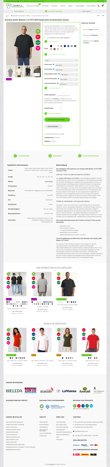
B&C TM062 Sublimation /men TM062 (42, 360)
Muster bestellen (53, 126)
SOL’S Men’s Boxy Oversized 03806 (67, 304)
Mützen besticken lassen (13, 437)
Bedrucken (45, 6)
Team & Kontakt (60, 422)
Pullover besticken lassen (13, 429)
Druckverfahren (44, 424)
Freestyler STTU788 (42, 306)
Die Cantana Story (61, 424)
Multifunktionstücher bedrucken (15, 444)
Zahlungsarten (60, 429)
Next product (103, 15)
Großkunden (43, 436)
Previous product (98, 15)
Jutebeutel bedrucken (12, 432)
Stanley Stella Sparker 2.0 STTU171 (17, 308)
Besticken (54, 6)
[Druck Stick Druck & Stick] (61, 60)
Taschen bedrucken (11, 434)
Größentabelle (57, 156)
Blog (102, 1)
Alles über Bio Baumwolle (44, 430)
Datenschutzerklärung (62, 434)
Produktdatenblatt (23, 156)
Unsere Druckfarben (45, 433)
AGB (57, 437)
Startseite (15, 16)
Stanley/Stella (49, 181)
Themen (62, 6)
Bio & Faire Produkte (33, 5)
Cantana (51, 464)
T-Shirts (28, 16)
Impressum (59, 439)
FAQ (98, 1)
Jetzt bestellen (91, 6)
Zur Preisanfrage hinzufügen (57, 119)
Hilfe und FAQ (44, 422)
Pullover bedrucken (11, 427)
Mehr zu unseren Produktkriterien (81, 408)
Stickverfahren (44, 427)
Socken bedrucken (11, 442)
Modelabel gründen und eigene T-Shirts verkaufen (20, 447)
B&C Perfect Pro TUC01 (93, 360)
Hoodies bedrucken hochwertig (15, 424)
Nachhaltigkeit (80, 6)
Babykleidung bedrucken (13, 449)
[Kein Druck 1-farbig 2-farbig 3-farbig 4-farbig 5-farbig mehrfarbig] (66, 65)
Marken (70, 6)
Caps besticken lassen (12, 439)
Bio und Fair (22, 16)
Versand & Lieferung (62, 427)
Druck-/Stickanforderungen (91, 156)
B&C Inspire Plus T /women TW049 (17, 360)
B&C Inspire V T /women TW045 (67, 360)
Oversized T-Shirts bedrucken (14, 422)
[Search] (98, 6)
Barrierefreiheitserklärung (63, 432)
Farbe (46, 48)
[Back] (7, 15)
